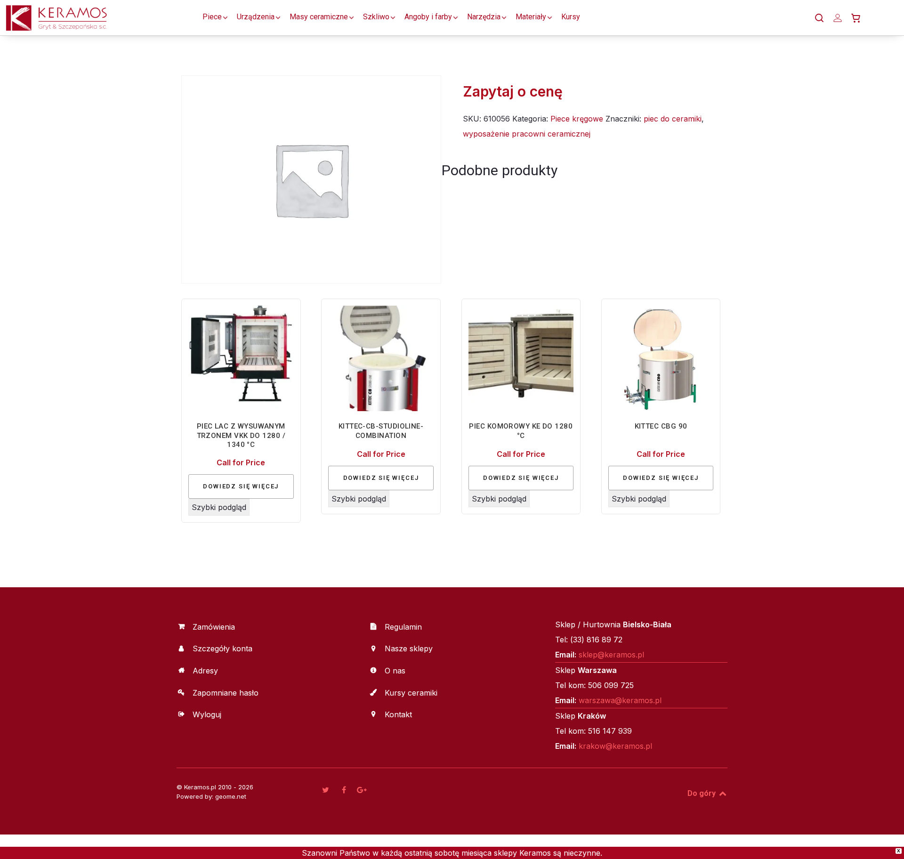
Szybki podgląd (219, 507)
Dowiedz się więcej (241, 486)
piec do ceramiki (673, 118)
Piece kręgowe (576, 118)
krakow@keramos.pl (615, 746)
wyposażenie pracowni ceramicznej (526, 133)
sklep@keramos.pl (611, 654)
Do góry (702, 793)
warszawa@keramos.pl (620, 700)
